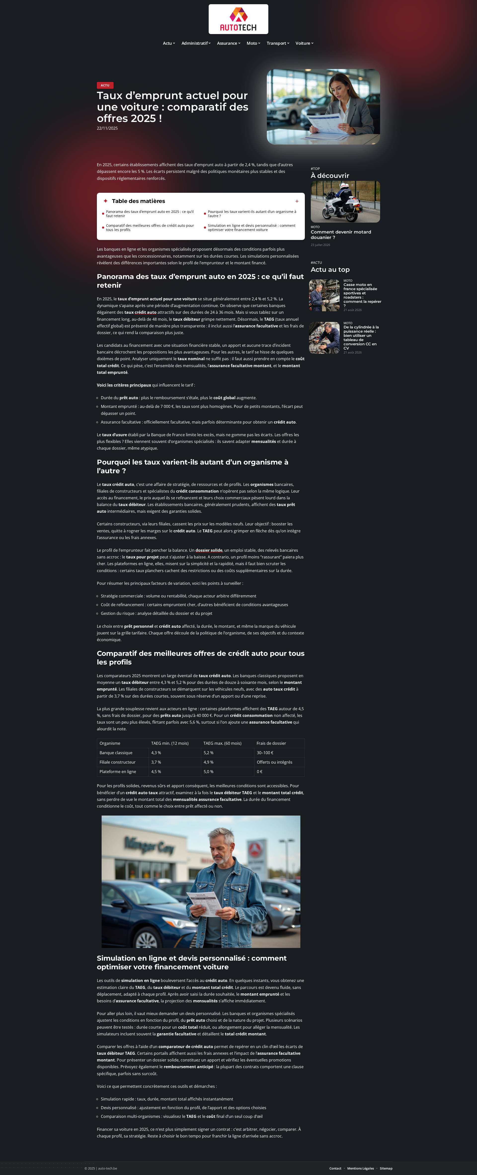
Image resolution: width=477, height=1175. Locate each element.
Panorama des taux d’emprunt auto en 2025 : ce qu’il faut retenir (150, 213)
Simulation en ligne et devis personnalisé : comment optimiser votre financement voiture (251, 227)
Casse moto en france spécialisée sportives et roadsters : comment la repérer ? (362, 295)
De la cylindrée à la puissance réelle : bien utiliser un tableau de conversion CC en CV (361, 338)
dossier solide (209, 550)
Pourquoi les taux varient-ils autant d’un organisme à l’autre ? (252, 213)
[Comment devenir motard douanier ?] (345, 201)
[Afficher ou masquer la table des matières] (232, 201)
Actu (105, 85)
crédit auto (146, 312)
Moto (315, 227)
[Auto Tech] (238, 19)
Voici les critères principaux (124, 385)
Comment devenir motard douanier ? (341, 234)
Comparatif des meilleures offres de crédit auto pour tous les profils (150, 227)
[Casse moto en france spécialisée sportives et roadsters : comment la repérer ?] (324, 295)
